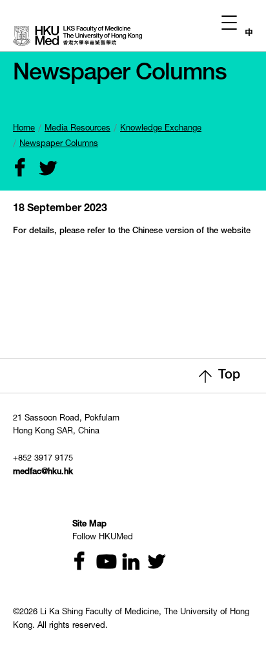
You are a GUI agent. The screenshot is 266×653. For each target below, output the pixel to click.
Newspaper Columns (58, 144)
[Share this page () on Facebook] (17, 169)
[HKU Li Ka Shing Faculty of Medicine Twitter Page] (150, 563)
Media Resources (77, 129)
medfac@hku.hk (43, 472)
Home (24, 129)
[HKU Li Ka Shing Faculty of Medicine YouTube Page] (101, 563)
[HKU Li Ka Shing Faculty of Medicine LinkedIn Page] (125, 563)
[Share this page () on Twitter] (41, 169)
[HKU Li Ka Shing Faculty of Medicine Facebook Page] (76, 563)
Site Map (89, 525)
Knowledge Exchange (160, 129)
